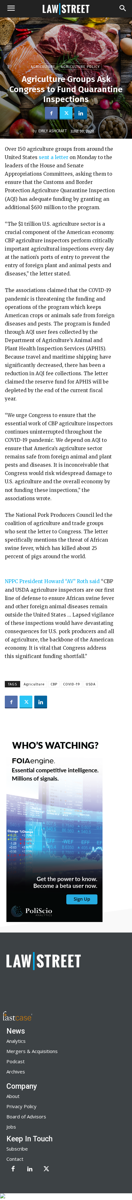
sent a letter (53, 157)
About (13, 1096)
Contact (14, 1159)
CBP (54, 684)
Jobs (11, 1126)
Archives (15, 1071)
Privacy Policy (21, 1106)
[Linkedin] (80, 113)
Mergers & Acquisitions (32, 1051)
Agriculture (43, 67)
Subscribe (17, 1148)
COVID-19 (71, 684)
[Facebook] (51, 113)
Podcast (15, 1061)
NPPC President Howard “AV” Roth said (52, 581)
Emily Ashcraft (52, 131)
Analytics (16, 1041)
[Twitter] (66, 113)
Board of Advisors (26, 1116)
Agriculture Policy (80, 67)
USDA (90, 684)
